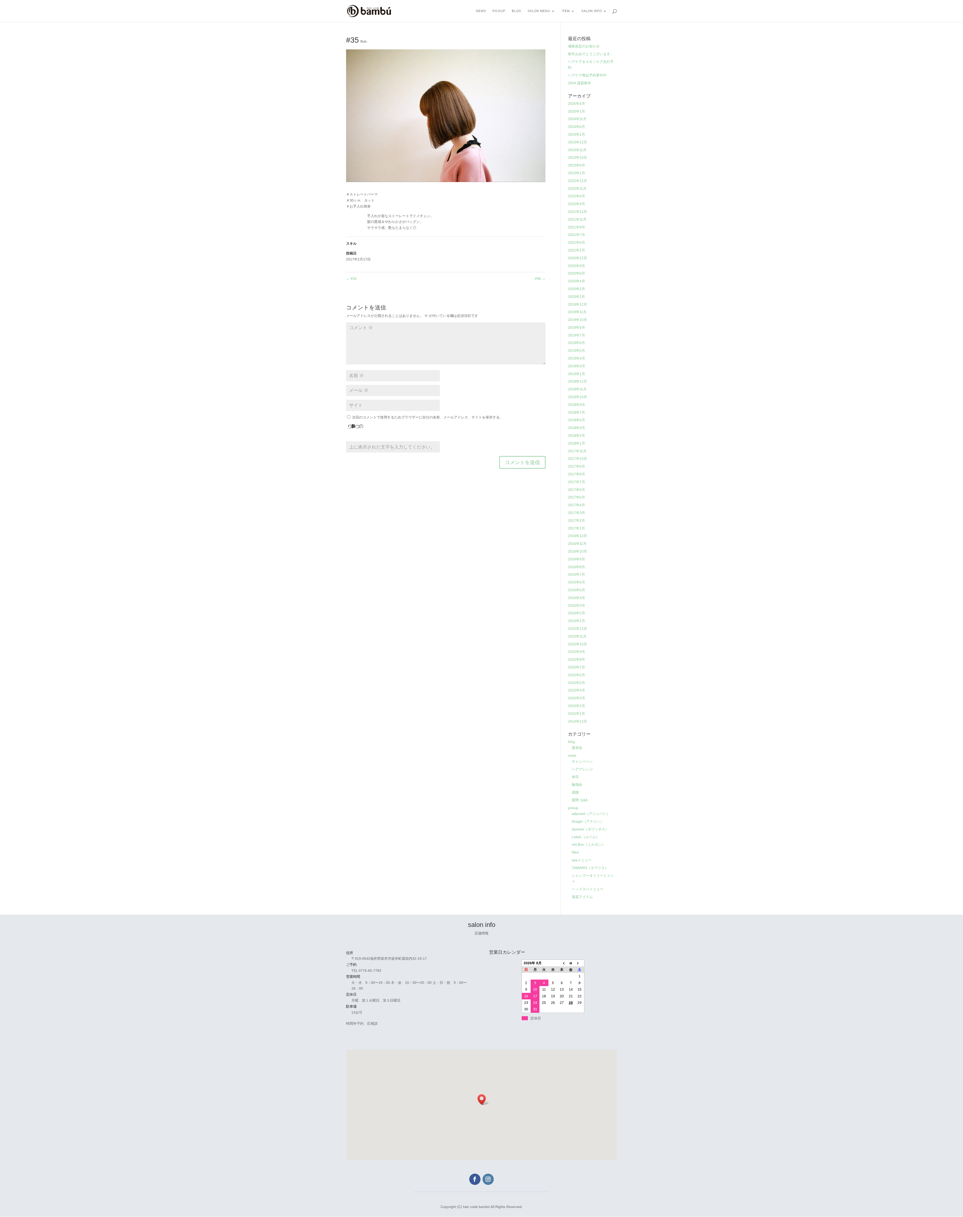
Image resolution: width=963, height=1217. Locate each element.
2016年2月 (576, 613)
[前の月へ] (562, 963)
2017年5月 (576, 497)
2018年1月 (576, 443)
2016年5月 (576, 590)
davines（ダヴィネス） (590, 829)
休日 (575, 777)
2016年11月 (577, 544)
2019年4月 (576, 358)
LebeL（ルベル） (585, 837)
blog (516, 11)
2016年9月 (576, 559)
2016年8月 (576, 567)
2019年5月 (576, 351)
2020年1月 (576, 297)
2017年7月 (576, 482)
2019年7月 (576, 335)
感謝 (575, 792)
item (566, 11)
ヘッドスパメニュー (587, 889)
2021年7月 (576, 235)
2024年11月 (577, 119)
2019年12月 (577, 304)
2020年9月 (576, 266)
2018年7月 (576, 412)
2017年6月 (576, 490)
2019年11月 (577, 312)
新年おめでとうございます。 (591, 54)
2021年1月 (576, 250)
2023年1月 (576, 173)
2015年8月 (576, 659)
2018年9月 (576, 405)
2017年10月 (577, 459)
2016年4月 (576, 598)
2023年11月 (577, 150)
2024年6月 (576, 127)
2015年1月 (576, 714)
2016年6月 (576, 582)
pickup (499, 11)
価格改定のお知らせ (584, 46)
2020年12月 (577, 258)
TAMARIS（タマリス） (590, 868)
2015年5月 (576, 683)
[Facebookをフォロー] (474, 1179)
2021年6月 (576, 242)
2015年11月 (577, 636)
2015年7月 (576, 667)
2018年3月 (576, 428)
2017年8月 (576, 474)
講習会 (577, 748)
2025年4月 (576, 104)
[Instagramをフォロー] (488, 1179)
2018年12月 (577, 381)
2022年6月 (576, 196)
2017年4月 (576, 505)
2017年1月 (576, 528)
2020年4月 (576, 281)
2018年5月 (576, 420)
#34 (351, 279)
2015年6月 (576, 675)
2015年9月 (576, 652)
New (575, 852)
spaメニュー (582, 860)
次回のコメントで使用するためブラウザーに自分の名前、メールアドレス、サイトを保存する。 (427, 417)
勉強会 (577, 785)
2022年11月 (577, 189)
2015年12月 (577, 629)
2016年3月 (576, 605)
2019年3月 (576, 366)
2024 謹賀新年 (579, 83)
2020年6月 (576, 273)
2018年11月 (577, 389)
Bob (363, 41)
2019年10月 (577, 320)
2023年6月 (576, 165)
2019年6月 (576, 343)
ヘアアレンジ (582, 769)
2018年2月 (576, 435)
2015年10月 (577, 644)
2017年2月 (576, 520)
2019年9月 (576, 327)
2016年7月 (576, 574)
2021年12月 (577, 212)
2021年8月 (576, 227)
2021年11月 (577, 219)
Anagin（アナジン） (588, 821)
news (481, 11)
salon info (591, 11)
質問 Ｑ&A (580, 800)
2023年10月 (577, 157)
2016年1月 (576, 621)
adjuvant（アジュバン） (591, 814)
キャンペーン (582, 761)
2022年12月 (577, 181)
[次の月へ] (579, 963)
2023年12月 (577, 142)
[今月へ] (570, 963)
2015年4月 (576, 690)
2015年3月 (576, 698)
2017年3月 (576, 513)
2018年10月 (577, 397)
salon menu (539, 11)
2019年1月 (576, 374)
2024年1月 (576, 134)
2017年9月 (576, 466)
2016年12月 (577, 536)
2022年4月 (576, 204)
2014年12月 (577, 721)
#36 (540, 279)
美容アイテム (582, 897)
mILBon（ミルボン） (588, 844)
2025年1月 (576, 111)
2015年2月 (576, 706)
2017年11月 (577, 451)
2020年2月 (576, 289)
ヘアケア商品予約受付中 (587, 75)
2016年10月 (577, 551)
